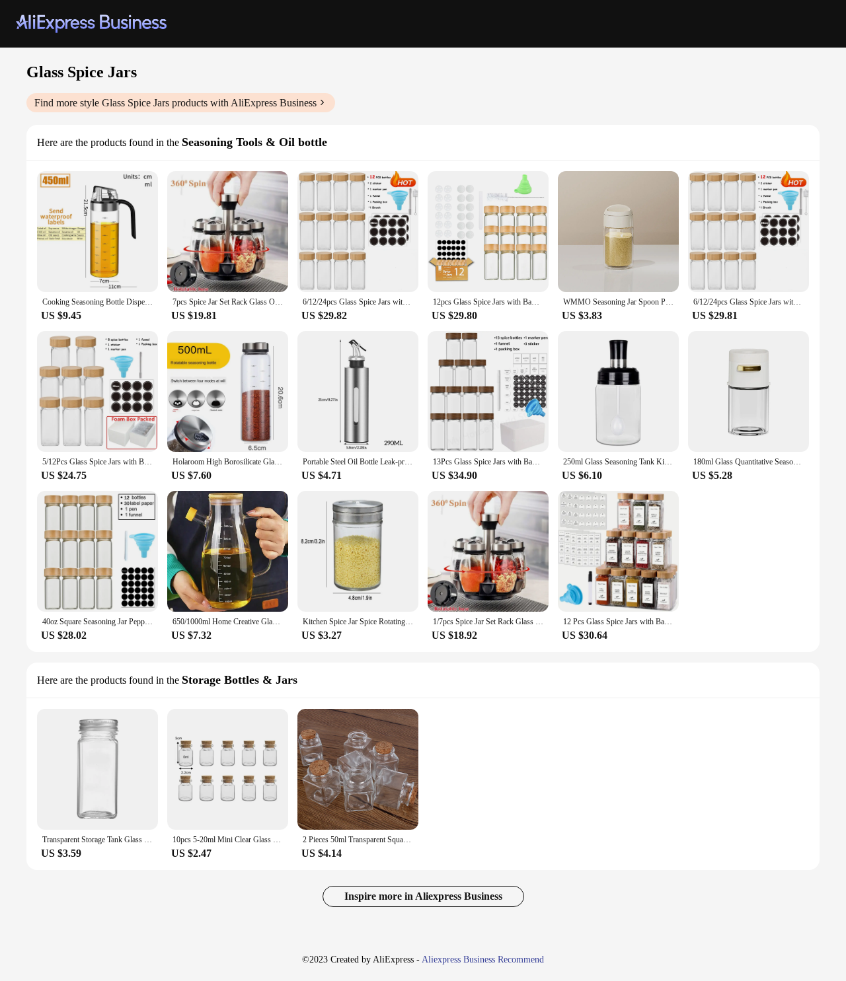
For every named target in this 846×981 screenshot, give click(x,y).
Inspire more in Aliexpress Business (423, 896)
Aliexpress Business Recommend (483, 959)
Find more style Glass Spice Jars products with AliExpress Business (175, 102)
